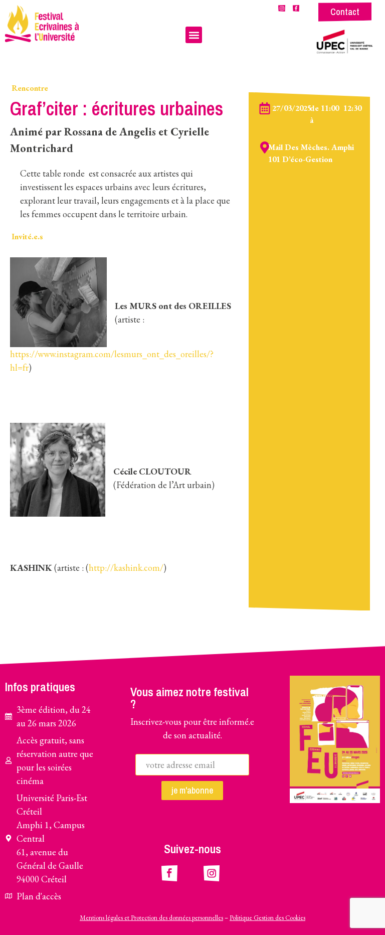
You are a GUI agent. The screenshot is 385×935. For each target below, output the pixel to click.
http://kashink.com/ (126, 567)
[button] (193, 35)
